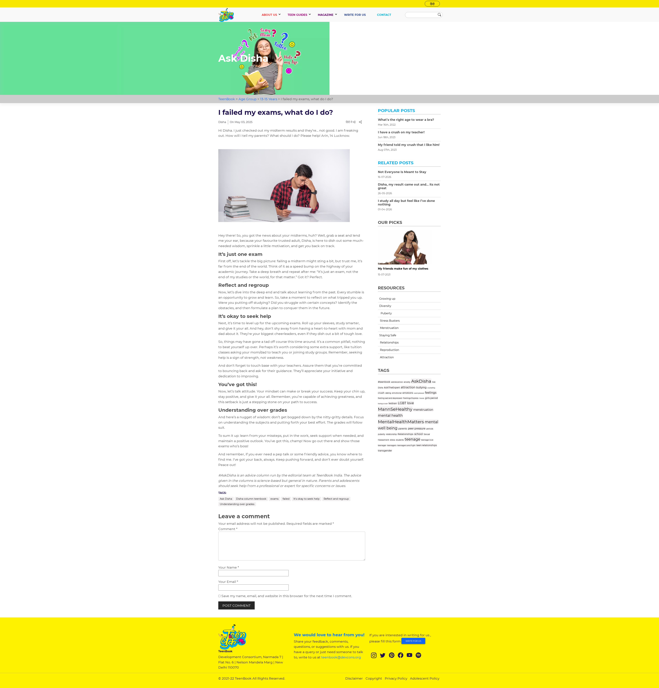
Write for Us (413, 641)
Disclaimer (354, 678)
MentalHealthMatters (401, 421)
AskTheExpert (392, 387)
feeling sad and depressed (390, 398)
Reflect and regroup (336, 498)
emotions (407, 392)
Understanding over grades (237, 504)
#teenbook (384, 381)
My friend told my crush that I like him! (409, 145)
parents (402, 428)
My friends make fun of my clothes (403, 268)
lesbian (393, 403)
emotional (397, 393)
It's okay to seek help (306, 498)
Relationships (405, 434)
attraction (408, 387)
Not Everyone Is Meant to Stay (402, 172)
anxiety (407, 382)
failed (286, 498)
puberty (381, 434)
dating (388, 393)
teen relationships (426, 445)
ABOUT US (269, 14)
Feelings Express (410, 398)
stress (392, 440)
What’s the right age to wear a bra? (406, 119)
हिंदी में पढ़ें (351, 122)
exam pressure (419, 393)
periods (429, 429)
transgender (385, 450)
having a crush (383, 403)
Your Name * (228, 567)
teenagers (391, 445)
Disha (222, 122)
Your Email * (228, 582)
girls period (431, 398)
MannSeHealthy (395, 409)
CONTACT (384, 14)
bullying (421, 387)
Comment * (227, 529)
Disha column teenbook (251, 498)
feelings (430, 392)
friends (421, 398)
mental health (390, 415)
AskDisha (421, 381)
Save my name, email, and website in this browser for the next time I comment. (286, 596)
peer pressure (416, 428)
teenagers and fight (406, 445)
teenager (382, 445)
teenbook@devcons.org (341, 657)
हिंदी (432, 4)
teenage (412, 439)
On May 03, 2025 (241, 122)
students (400, 440)
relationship (391, 434)
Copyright (374, 678)
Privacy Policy (396, 678)
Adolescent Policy (424, 678)
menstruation (423, 409)
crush (381, 392)
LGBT (402, 403)
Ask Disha (226, 498)
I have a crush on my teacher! (401, 132)
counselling (431, 388)
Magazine (325, 14)
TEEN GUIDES (297, 14)
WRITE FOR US (355, 14)
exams (274, 498)
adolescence (397, 382)
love (410, 403)
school (418, 434)
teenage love (427, 440)
